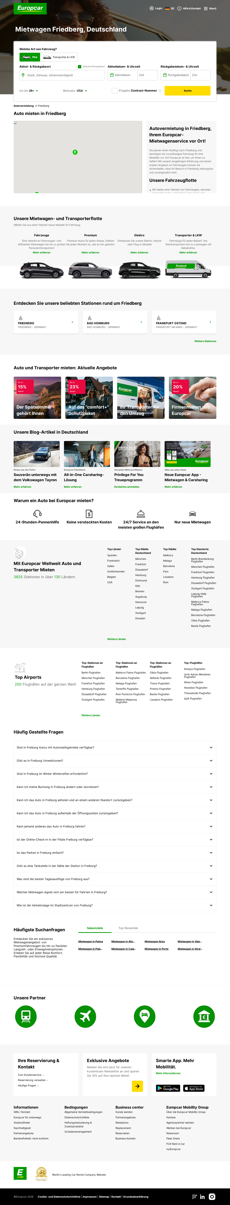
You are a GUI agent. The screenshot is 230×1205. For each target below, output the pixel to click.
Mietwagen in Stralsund (190, 948)
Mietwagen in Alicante (123, 941)
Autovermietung (24, 105)
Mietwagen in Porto (157, 948)
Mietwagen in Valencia (190, 941)
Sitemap (104, 1196)
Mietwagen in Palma (90, 941)
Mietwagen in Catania (123, 948)
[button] (75, 152)
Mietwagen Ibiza (155, 941)
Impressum (90, 1196)
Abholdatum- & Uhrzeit (124, 66)
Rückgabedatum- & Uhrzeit (180, 66)
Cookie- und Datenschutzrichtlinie (59, 1196)
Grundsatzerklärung (135, 1196)
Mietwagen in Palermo (90, 948)
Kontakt (116, 1196)
